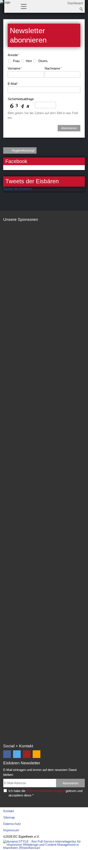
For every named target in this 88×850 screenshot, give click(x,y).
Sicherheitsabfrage (21, 99)
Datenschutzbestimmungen (45, 791)
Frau (16, 61)
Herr (29, 61)
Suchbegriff (81, 9)
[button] (23, 6)
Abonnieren (69, 128)
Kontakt (8, 811)
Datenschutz (12, 824)
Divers (43, 61)
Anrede (13, 55)
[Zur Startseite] (5, 7)
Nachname (53, 68)
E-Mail (13, 83)
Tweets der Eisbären (17, 189)
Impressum (11, 830)
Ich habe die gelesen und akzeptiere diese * (45, 793)
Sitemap (9, 817)
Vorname (15, 68)
